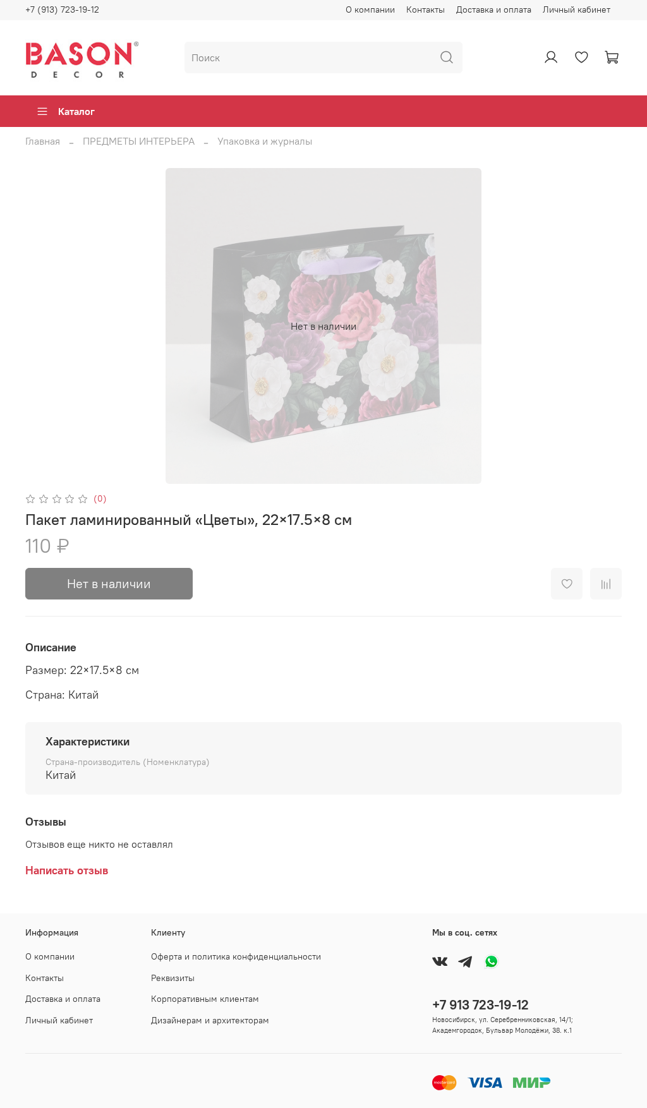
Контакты (425, 9)
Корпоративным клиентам (205, 998)
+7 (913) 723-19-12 (62, 9)
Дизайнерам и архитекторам (210, 1020)
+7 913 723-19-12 (480, 1004)
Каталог (76, 111)
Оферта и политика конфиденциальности (236, 956)
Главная (42, 141)
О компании (370, 9)
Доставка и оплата (493, 9)
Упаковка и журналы (264, 141)
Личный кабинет (576, 9)
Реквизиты (173, 978)
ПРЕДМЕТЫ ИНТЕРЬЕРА (139, 141)
